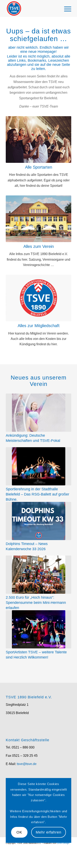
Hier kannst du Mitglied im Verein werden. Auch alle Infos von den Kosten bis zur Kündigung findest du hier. (38, 339)
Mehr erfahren (48, 832)
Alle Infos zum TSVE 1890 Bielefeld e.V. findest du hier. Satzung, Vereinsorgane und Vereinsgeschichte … (38, 259)
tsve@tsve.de (27, 764)
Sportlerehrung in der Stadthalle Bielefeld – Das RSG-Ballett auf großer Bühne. (37, 494)
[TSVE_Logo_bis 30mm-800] (32, 8)
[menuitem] (65, 8)
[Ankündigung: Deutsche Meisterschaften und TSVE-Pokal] (38, 413)
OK (19, 832)
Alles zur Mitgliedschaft (39, 325)
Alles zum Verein (38, 246)
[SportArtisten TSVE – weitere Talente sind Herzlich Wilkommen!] (38, 629)
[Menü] (65, 8)
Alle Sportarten (38, 167)
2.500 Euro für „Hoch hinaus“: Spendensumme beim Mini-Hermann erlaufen (36, 602)
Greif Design (63, 843)
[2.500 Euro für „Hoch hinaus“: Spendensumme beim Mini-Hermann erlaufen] (38, 575)
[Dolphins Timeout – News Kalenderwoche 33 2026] (38, 521)
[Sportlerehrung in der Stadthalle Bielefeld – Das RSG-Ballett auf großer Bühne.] (38, 466)
